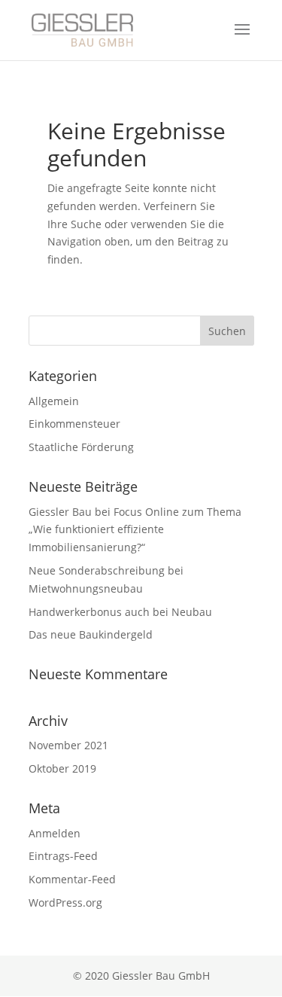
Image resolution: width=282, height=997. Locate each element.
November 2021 (68, 745)
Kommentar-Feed (72, 879)
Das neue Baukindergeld (91, 634)
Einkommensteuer (74, 423)
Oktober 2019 (62, 768)
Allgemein (54, 401)
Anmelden (54, 833)
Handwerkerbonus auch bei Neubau (120, 612)
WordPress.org (65, 902)
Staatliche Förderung (81, 447)
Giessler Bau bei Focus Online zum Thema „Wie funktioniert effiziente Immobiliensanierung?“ (135, 530)
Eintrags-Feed (63, 856)
